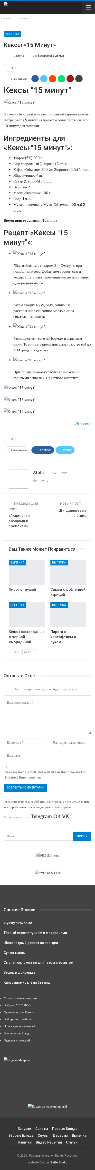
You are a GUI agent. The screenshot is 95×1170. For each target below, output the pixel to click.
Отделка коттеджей (17, 1040)
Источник (83, 423)
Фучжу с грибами (18, 923)
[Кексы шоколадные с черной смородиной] (27, 614)
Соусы (43, 1135)
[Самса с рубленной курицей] (68, 572)
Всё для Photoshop (17, 1005)
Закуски (24, 1129)
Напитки (25, 1142)
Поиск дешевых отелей (19, 1026)
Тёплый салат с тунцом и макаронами (35, 933)
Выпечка (12, 34)
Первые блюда (64, 1129)
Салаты (41, 1129)
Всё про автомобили (18, 1019)
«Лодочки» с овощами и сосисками (19, 521)
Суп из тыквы (15, 953)
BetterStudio (58, 1162)
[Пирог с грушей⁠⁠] (27, 572)
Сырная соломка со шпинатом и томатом (39, 962)
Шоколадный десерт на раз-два (31, 943)
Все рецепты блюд (16, 1033)
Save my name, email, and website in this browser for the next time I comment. (45, 774)
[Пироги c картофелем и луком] (68, 614)
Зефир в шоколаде (19, 972)
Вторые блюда (21, 1135)
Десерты (60, 1135)
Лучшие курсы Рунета (19, 1012)
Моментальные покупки (20, 998)
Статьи (71, 1142)
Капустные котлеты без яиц (27, 982)
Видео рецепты (49, 1142)
